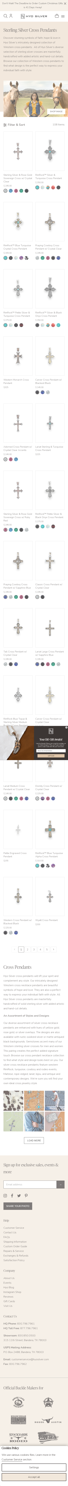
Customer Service (12, 1459)
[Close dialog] (66, 727)
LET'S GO (51, 756)
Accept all (34, 1477)
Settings (34, 1467)
